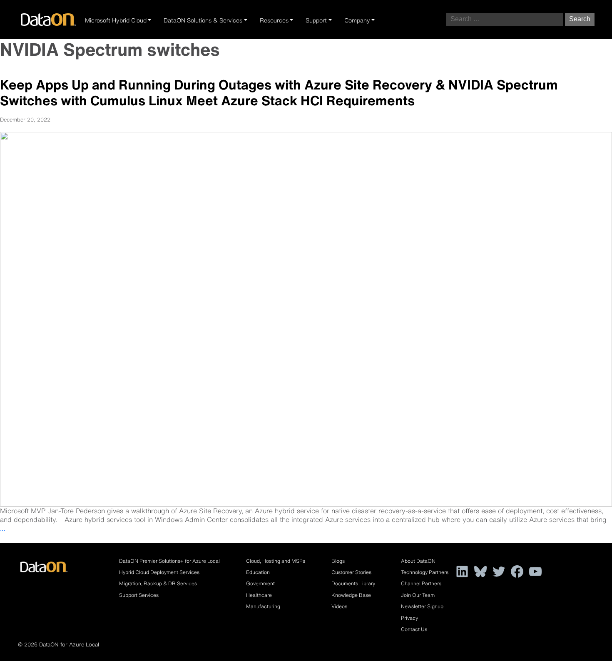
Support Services (139, 595)
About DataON (418, 561)
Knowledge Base (351, 595)
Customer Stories (351, 572)
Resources (274, 20)
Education (258, 572)
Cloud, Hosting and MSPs (275, 561)
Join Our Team (418, 595)
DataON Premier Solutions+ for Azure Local (169, 561)
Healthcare (259, 595)
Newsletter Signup (422, 606)
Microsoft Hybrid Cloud (116, 20)
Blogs (338, 561)
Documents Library (353, 583)
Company (357, 20)
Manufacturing (263, 606)
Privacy (409, 618)
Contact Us (414, 629)
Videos (339, 606)
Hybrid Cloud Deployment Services (159, 572)
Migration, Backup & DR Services (158, 583)
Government (260, 583)
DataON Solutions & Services (203, 20)
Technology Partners (424, 572)
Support (316, 20)
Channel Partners (421, 583)
